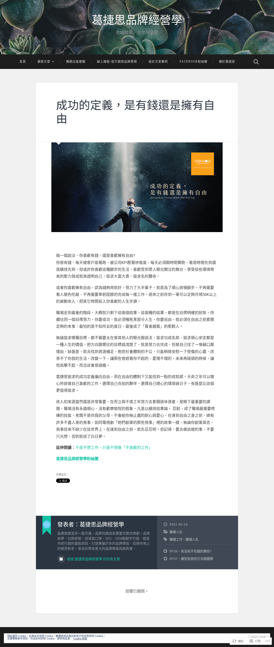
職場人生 (176, 532)
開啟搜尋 (256, 61)
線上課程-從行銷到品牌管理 (117, 61)
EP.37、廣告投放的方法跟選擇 (191, 559)
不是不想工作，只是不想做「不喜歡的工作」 (113, 447)
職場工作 (176, 539)
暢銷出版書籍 (75, 61)
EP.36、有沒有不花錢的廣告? (190, 551)
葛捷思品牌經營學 (137, 20)
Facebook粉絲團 (193, 61)
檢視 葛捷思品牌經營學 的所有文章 (93, 559)
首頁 (22, 61)
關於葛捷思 (227, 61)
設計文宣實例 (158, 61)
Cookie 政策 (80, 638)
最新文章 (43, 61)
